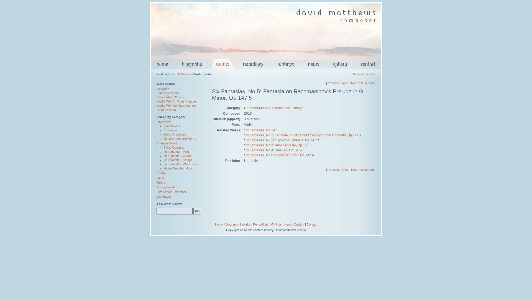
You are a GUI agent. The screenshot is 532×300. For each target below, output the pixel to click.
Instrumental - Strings (177, 160)
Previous (334, 83)
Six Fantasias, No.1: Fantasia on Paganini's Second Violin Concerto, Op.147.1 (302, 135)
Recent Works (166, 109)
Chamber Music (167, 143)
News (288, 224)
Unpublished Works (170, 97)
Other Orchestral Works (179, 138)
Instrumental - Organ (177, 156)
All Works (183, 74)
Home (219, 224)
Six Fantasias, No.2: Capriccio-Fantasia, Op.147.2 (281, 140)
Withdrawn (164, 196)
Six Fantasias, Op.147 (260, 130)
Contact (312, 224)
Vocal (160, 177)
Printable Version (364, 74)
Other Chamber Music (178, 168)
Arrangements (166, 187)
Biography (232, 224)
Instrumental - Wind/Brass (180, 164)
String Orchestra (174, 134)
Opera (161, 182)
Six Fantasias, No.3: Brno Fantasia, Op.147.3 (277, 145)
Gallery (299, 224)
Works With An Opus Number (176, 101)
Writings (276, 224)
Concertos (170, 130)
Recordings (260, 224)
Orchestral (164, 122)
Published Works (168, 93)
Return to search (362, 83)
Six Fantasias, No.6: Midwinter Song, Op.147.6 (279, 155)
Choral (161, 173)
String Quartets (173, 147)
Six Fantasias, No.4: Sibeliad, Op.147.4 (273, 150)
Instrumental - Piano (176, 151)
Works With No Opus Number (177, 105)
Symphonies (171, 126)
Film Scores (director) (171, 192)
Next (345, 83)
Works (246, 224)
